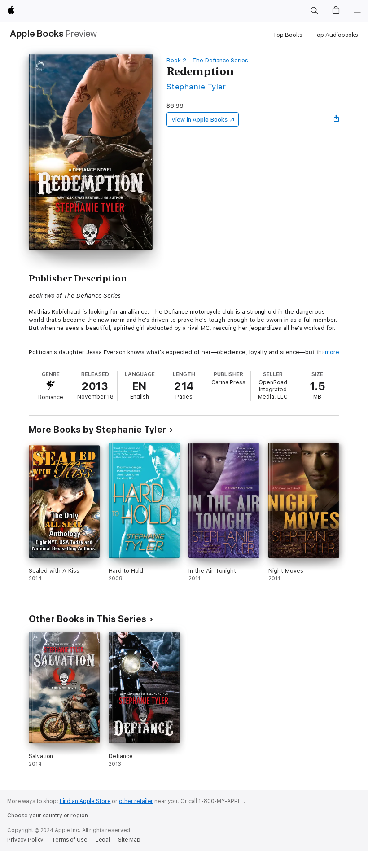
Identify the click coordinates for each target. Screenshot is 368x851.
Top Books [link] (287, 34)
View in (199, 119)
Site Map (129, 840)
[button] (314, 11)
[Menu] (357, 11)
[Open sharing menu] (336, 119)
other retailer (136, 801)
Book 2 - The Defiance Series (207, 60)
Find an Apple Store (85, 801)
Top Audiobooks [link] (335, 34)
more (332, 352)
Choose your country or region (47, 815)
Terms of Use (70, 840)
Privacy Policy (25, 840)
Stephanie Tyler (196, 86)
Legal (103, 840)
